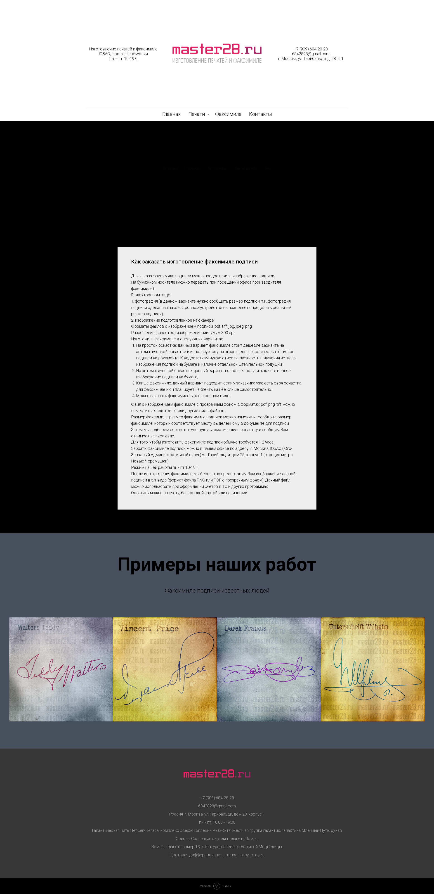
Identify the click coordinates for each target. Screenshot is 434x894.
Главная (171, 114)
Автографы (217, 168)
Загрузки (170, 168)
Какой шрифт (246, 168)
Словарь (193, 168)
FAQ (268, 168)
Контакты (260, 114)
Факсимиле (228, 114)
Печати (197, 114)
